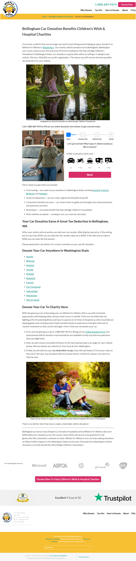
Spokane (43, 193)
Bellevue (30, 193)
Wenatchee (31, 295)
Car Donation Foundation (57, 556)
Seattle (96, 190)
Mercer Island (32, 300)
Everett (105, 190)
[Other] (109, 161)
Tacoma (29, 269)
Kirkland (30, 274)
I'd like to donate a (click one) (79, 153)
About (125, 10)
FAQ (133, 513)
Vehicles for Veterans (52, 539)
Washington (48, 47)
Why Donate (86, 10)
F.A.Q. (133, 10)
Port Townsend (33, 287)
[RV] (99, 161)
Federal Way (32, 291)
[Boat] (90, 161)
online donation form (95, 332)
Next (90, 174)
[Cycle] (80, 161)
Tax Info (98, 10)
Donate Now (127, 4)
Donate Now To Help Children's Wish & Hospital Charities (68, 479)
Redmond (30, 278)
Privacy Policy (84, 557)
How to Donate (112, 10)
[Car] (71, 161)
